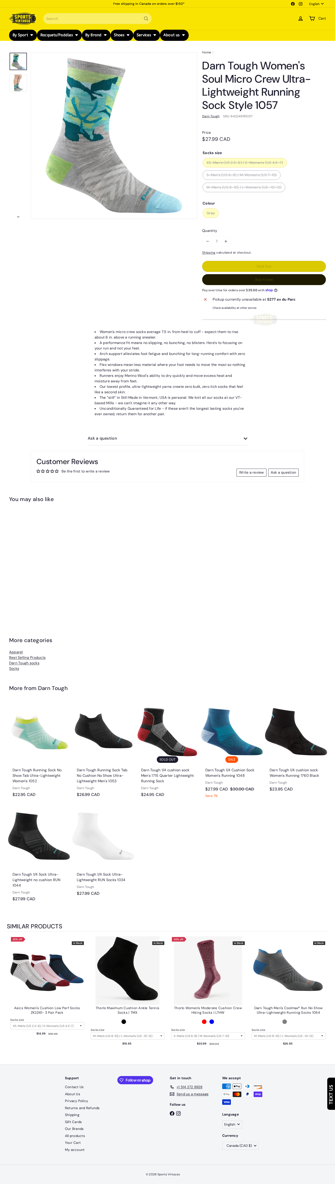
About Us (72, 1094)
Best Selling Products (27, 657)
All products (75, 1136)
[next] (323, 998)
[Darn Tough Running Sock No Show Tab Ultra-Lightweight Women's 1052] (39, 751)
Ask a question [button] (283, 472)
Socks (14, 668)
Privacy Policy (76, 1101)
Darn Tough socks (24, 663)
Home (206, 52)
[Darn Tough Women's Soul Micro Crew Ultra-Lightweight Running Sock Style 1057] (33, 559)
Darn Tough (53, 688)
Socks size (17, 1020)
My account (75, 1149)
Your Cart (73, 1142)
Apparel (16, 652)
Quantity (209, 230)
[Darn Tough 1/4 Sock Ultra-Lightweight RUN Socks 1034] (103, 853)
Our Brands (74, 1128)
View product (47, 975)
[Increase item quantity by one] (225, 241)
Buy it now (264, 279)
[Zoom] (114, 136)
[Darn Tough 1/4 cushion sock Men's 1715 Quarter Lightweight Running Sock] (167, 751)
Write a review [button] (251, 472)
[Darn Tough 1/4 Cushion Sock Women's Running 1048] (232, 752)
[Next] (18, 215)
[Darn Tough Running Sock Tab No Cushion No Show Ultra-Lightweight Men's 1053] (103, 751)
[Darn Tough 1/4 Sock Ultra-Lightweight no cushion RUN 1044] (39, 855)
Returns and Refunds (82, 1108)
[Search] (146, 18)
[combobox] (97, 18)
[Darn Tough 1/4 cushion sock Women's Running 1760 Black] (296, 748)
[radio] (123, 1021)
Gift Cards (73, 1122)
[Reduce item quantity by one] (207, 241)
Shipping (208, 253)
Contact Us (74, 1087)
